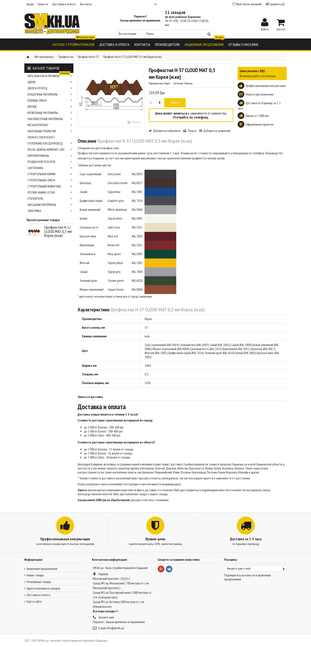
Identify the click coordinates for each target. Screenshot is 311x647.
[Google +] (161, 569)
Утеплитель (35, 199)
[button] (73, 44)
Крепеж (32, 107)
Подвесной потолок (41, 162)
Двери (31, 82)
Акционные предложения (42, 569)
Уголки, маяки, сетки (41, 192)
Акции (30, 4)
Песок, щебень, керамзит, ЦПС (46, 150)
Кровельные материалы (43, 113)
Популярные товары (39, 582)
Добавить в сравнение (217, 131)
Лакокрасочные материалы (45, 119)
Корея (148, 319)
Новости (43, 4)
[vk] (169, 569)
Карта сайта (34, 601)
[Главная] (27, 57)
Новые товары (35, 575)
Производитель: (156, 83)
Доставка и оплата (64, 4)
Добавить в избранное (166, 131)
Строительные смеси (41, 180)
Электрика (34, 211)
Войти (264, 29)
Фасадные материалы (42, 205)
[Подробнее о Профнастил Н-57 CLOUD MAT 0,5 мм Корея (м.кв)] (34, 232)
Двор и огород (37, 88)
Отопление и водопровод (45, 143)
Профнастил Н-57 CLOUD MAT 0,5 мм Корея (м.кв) (58, 231)
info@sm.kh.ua (115, 628)
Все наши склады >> (105, 611)
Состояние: (178, 83)
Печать (191, 131)
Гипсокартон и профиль (48, 75)
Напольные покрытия (42, 131)
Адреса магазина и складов (43, 588)
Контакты (86, 4)
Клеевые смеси (37, 100)
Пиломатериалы (38, 156)
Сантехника (35, 168)
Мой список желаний (248, 4)
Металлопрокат (38, 125)
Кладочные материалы (43, 94)
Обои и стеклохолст (41, 137)
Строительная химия (41, 174)
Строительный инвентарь (44, 186)
